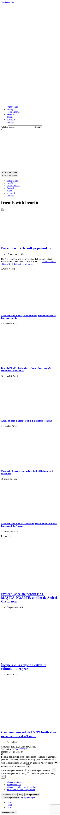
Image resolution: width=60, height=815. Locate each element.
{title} (9, 802)
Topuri (10, 117)
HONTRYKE (21, 749)
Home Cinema (13, 112)
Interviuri (11, 119)
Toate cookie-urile (9, 794)
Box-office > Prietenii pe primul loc (26, 248)
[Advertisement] (30, 73)
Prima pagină (12, 107)
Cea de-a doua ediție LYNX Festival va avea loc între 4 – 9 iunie (29, 734)
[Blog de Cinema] (30, 23)
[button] (30, 754)
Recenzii (10, 114)
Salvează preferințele (10, 797)
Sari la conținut (7, 2)
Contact (10, 122)
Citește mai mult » (28, 262)
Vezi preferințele (32, 794)
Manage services (14, 784)
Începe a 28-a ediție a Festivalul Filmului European (23, 667)
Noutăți (10, 109)
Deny (21, 794)
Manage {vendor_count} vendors (21, 787)
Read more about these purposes (21, 789)
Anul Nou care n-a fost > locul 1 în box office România (26, 421)
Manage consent (9, 812)
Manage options (14, 782)
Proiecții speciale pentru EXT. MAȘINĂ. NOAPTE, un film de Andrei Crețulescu (29, 597)
